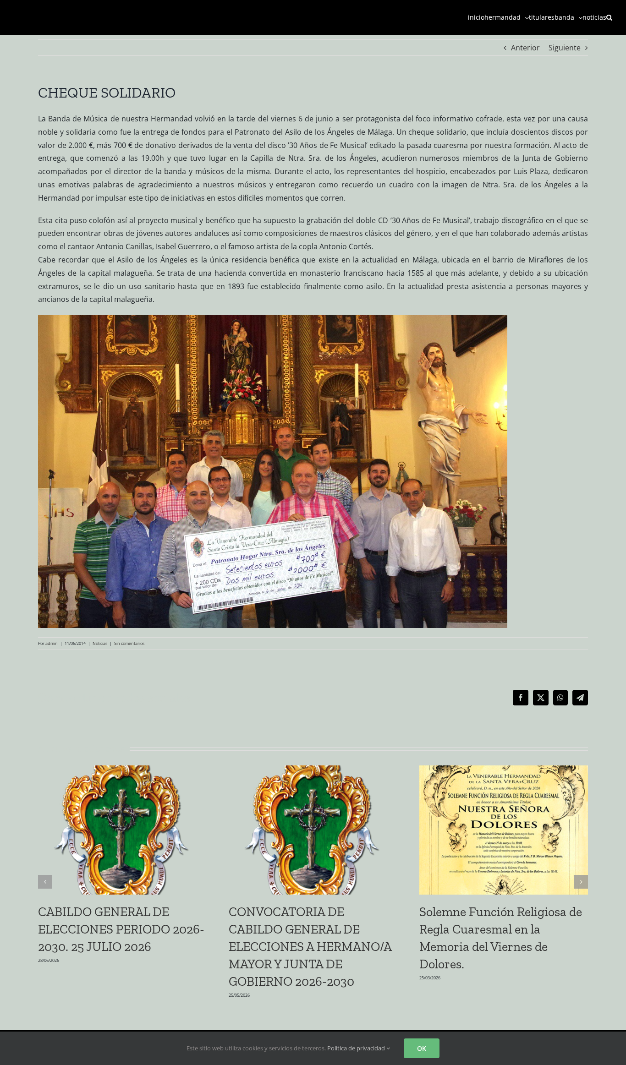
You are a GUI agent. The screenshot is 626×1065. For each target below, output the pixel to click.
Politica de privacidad (356, 1048)
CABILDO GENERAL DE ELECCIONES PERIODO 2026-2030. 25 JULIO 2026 (121, 929)
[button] (609, 17)
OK (421, 1048)
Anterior (525, 48)
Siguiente (565, 48)
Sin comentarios (129, 643)
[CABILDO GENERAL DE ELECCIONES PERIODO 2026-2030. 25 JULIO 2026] (122, 770)
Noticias (100, 643)
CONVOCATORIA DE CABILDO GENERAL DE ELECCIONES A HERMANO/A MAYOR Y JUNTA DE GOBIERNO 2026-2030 (310, 946)
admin (51, 643)
